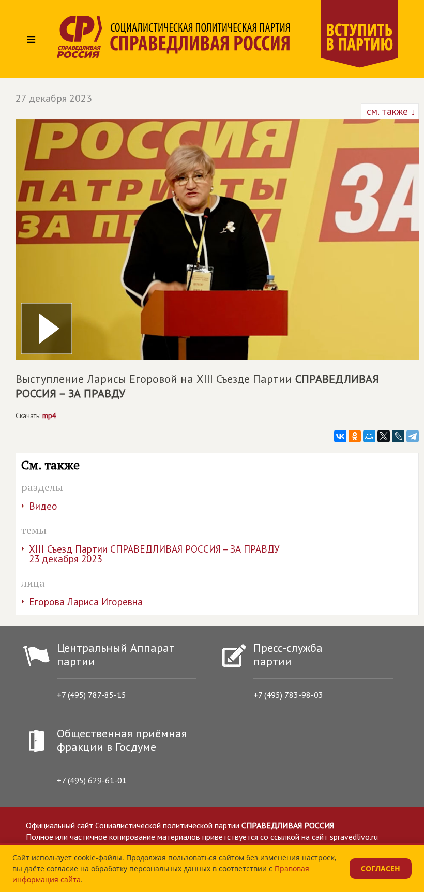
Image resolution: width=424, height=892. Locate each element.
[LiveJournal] (398, 436)
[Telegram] (412, 436)
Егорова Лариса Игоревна (86, 602)
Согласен (380, 868)
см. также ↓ (390, 111)
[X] (383, 436)
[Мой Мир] (369, 436)
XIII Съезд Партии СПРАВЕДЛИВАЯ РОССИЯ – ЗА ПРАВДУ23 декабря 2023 (154, 554)
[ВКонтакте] (340, 436)
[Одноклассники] (355, 436)
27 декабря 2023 (54, 98)
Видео (43, 506)
